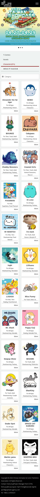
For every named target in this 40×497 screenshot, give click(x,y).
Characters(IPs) (9, 64)
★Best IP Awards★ (10, 69)
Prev (2, 24)
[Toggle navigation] (37, 4)
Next (38, 24)
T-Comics (6, 55)
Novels (5, 59)
